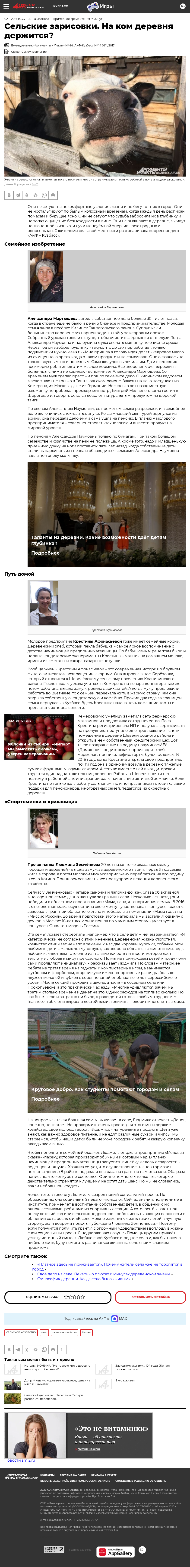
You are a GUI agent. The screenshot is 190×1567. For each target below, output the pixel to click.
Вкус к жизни (125, 1380)
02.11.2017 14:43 (14, 19)
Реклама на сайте (73, 1475)
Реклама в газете (104, 1475)
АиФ (35, 184)
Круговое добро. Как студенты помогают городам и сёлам (105, 1089)
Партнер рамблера (80, 1549)
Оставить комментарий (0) (151, 1297)
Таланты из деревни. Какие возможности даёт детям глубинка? (98, 540)
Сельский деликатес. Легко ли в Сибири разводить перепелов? (53, 1397)
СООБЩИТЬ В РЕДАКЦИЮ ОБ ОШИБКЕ (140, 1480)
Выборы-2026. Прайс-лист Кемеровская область (75, 1480)
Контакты (47, 1475)
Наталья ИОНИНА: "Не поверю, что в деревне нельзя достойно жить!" (57, 1367)
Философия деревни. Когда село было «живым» (83, 1279)
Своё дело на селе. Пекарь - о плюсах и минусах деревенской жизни (103, 1274)
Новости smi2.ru (19, 1460)
